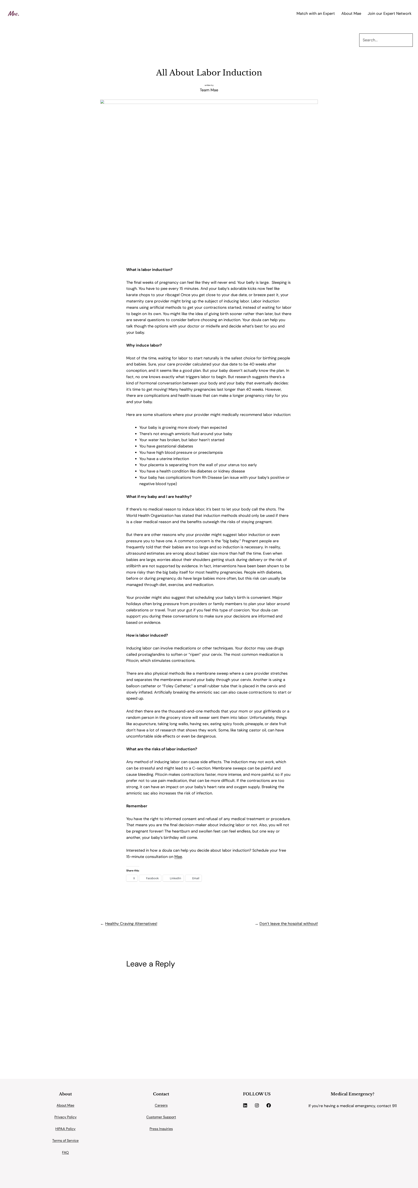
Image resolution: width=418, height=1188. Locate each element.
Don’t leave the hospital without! (289, 923)
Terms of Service (65, 1140)
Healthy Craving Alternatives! (131, 923)
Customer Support (161, 1117)
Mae (178, 856)
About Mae (65, 1105)
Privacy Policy (65, 1117)
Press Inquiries (161, 1128)
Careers (161, 1105)
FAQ (65, 1152)
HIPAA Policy (65, 1128)
